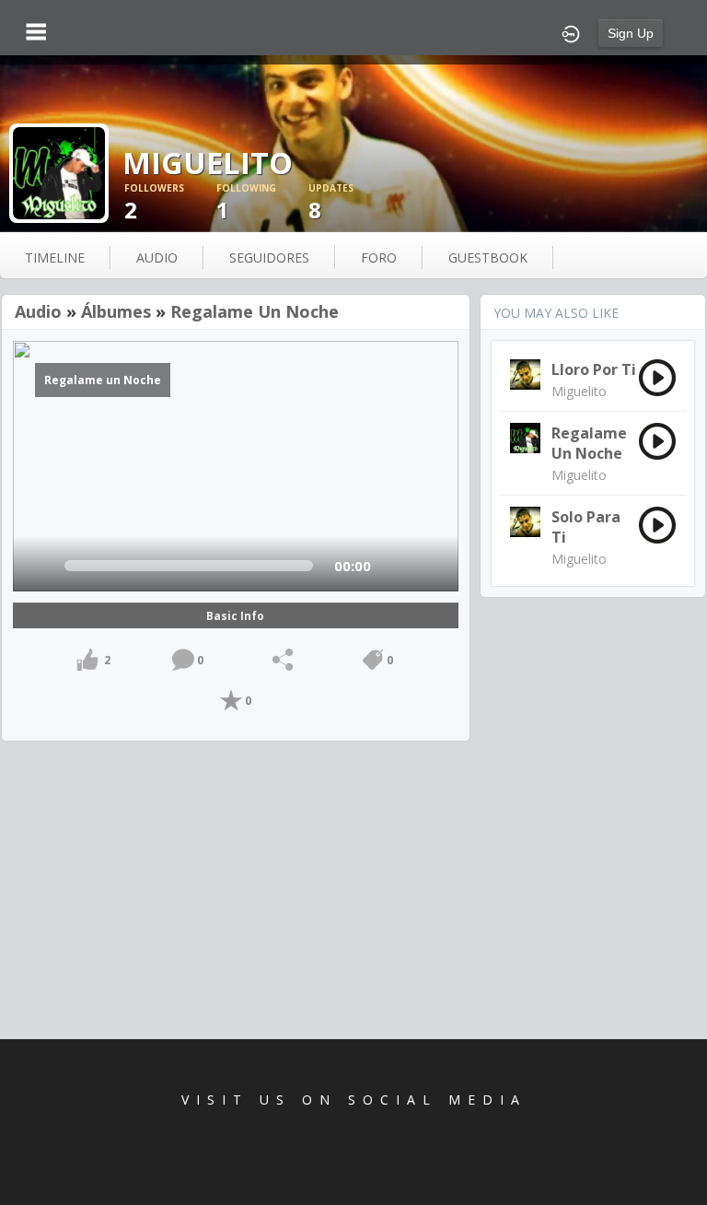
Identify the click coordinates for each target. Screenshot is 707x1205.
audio (157, 257)
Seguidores (269, 257)
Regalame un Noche (254, 311)
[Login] (571, 32)
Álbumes (116, 311)
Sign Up (631, 33)
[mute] (396, 566)
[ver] (42, 566)
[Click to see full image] (59, 172)
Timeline (55, 257)
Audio (38, 311)
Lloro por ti (593, 369)
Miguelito (579, 391)
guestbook (487, 257)
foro (379, 257)
